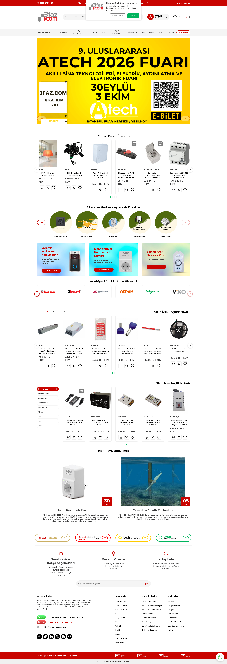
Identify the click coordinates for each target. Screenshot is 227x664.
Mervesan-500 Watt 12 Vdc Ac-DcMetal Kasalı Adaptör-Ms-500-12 (74, 351)
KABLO (118, 634)
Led (39, 417)
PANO (152, 32)
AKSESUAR (119, 642)
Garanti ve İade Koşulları (151, 626)
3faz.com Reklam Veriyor (152, 606)
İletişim (171, 610)
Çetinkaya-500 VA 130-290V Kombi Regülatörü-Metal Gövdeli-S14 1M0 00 (179, 422)
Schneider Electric (152, 169)
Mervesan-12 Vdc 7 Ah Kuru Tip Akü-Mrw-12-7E (100, 422)
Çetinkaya (174, 417)
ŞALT (104, 32)
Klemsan (121, 345)
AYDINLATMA (44, 32)
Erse (146, 345)
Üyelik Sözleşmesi (149, 618)
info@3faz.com (183, 3)
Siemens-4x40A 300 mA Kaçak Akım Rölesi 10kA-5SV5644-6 (179, 175)
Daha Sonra (117, 15)
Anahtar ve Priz (44, 394)
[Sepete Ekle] (42, 187)
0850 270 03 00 (46, 3)
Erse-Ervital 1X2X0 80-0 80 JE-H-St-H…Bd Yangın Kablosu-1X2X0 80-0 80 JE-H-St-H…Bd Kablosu (153, 351)
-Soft (99, 661)
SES (143, 32)
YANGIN (118, 626)
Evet (133, 15)
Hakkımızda (172, 630)
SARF (171, 32)
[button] (41, 118)
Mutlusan (122, 169)
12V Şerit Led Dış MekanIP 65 (179, 350)
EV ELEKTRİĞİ (78, 32)
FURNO (42, 169)
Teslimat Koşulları (149, 601)
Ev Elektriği (42, 407)
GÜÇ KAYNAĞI (116, 32)
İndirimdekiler (44, 312)
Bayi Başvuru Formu (176, 626)
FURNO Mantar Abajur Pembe (48, 174)
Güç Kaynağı (43, 389)
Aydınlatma (42, 398)
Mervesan (69, 345)
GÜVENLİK (132, 32)
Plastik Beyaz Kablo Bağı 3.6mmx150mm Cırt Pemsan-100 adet (100, 351)
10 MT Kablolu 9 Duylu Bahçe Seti (74, 174)
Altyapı (40, 412)
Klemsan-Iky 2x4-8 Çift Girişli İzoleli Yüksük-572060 (126, 351)
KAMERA (119, 622)
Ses (39, 421)
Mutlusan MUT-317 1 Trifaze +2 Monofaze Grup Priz (126, 175)
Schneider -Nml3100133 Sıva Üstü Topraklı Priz (153, 175)
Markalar (183, 32)
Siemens (174, 169)
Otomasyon (43, 403)
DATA (162, 32)
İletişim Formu (174, 606)
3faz (67, 169)
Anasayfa (171, 601)
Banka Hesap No (148, 614)
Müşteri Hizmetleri (175, 622)
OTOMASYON (62, 32)
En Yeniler (56, 312)
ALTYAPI (93, 32)
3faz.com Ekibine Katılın (151, 610)
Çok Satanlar (68, 312)
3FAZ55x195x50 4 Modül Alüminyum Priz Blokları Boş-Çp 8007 (48, 351)
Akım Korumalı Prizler (74, 510)
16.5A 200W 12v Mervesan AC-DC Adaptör (152, 422)
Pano (40, 426)
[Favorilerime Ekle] (53, 187)
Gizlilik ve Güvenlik (149, 630)
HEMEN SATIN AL (51, 270)
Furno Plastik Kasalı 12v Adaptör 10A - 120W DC (74, 422)
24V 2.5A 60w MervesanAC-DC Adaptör (126, 422)
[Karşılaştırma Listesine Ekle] (48, 187)
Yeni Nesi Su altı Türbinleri (153, 510)
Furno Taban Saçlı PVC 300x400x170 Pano (100, 175)
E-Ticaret (105, 661)
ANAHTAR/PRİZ (121, 606)
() (179, 17)
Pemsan (94, 345)
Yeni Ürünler (173, 614)
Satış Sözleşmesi (148, 622)
